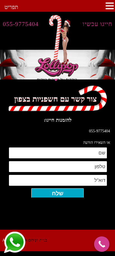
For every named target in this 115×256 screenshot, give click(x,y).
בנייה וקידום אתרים (32, 240)
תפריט (11, 7)
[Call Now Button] (101, 244)
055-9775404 (21, 23)
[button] (110, 6)
